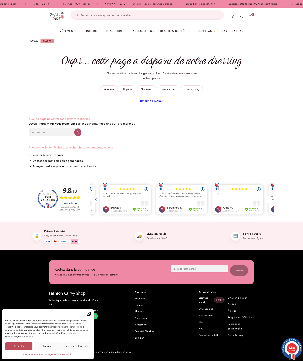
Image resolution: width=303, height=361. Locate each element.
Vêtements (69, 31)
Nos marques (168, 89)
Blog (201, 322)
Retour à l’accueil (151, 101)
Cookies (127, 352)
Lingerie (92, 31)
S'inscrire (239, 270)
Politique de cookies (33, 354)
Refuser (47, 346)
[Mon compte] (233, 17)
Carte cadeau (232, 31)
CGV (100, 352)
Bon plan (205, 31)
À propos (233, 310)
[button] (88, 313)
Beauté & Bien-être (176, 31)
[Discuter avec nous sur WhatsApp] (94, 316)
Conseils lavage (236, 335)
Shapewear (146, 89)
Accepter (19, 346)
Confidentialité (113, 352)
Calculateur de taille (209, 335)
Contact (232, 304)
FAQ (201, 328)
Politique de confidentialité (58, 354)
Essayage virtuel (211, 300)
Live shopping (192, 89)
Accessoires (143, 31)
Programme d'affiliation (240, 317)
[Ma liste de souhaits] (241, 17)
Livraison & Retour (237, 297)
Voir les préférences (76, 346)
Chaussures (116, 31)
